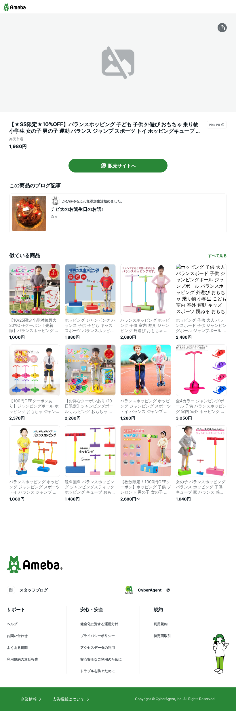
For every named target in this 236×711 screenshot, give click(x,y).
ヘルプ (12, 624)
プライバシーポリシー (97, 636)
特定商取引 (162, 636)
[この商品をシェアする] (222, 27)
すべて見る (217, 255)
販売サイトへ (122, 165)
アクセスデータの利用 (97, 647)
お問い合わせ (17, 636)
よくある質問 (17, 647)
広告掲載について (68, 699)
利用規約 (161, 624)
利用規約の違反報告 (22, 659)
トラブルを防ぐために (97, 671)
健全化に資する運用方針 (99, 624)
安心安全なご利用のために (101, 659)
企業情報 (29, 699)
